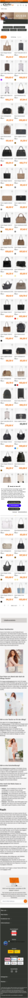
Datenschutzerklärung (22, 511)
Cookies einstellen (14, 509)
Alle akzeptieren (15, 505)
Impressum (14, 511)
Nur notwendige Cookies (14, 502)
